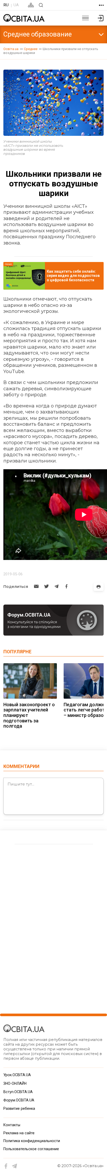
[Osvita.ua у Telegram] (14, 1166)
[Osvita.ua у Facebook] (6, 1166)
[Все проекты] (101, 5)
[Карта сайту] (31, 5)
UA (16, 5)
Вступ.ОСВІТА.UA (18, 1092)
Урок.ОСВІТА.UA (17, 1075)
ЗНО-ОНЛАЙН (14, 1083)
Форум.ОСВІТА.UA (18, 1100)
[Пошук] (41, 5)
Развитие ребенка (19, 1108)
